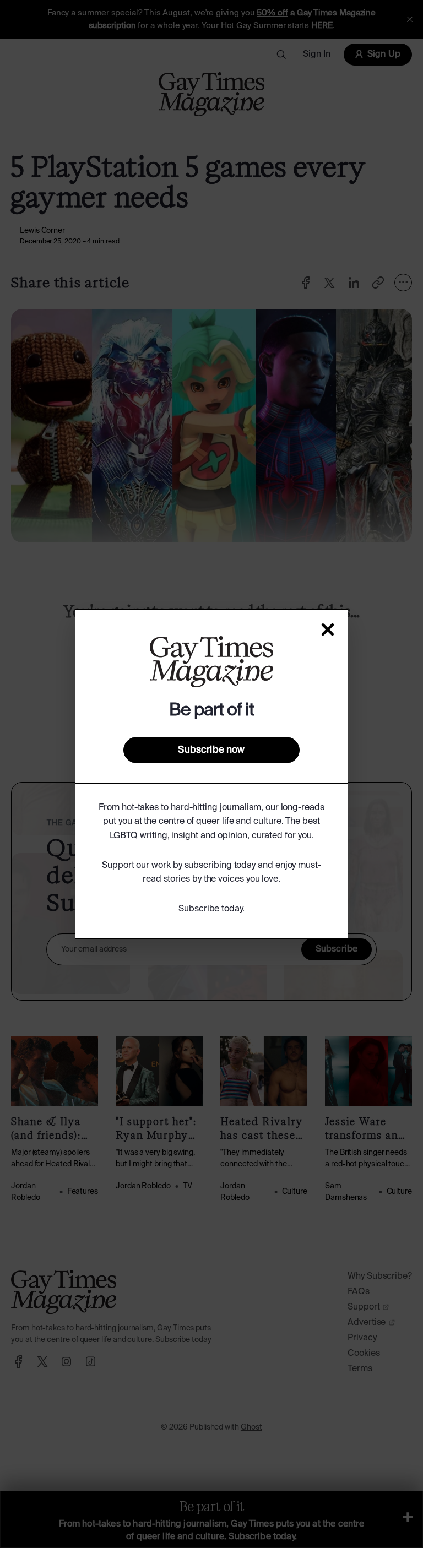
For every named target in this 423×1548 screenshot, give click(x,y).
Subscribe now (211, 750)
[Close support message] (328, 629)
